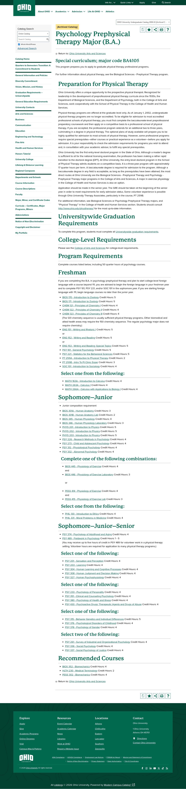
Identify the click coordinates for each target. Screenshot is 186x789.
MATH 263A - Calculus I (78, 385)
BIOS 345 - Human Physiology (78, 419)
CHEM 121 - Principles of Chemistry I (81, 305)
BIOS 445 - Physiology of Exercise (83, 466)
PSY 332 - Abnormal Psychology (79, 451)
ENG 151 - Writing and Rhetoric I (79, 329)
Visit (21, 743)
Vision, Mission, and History (29, 86)
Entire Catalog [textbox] (24, 34)
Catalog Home (22, 58)
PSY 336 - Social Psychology (80, 646)
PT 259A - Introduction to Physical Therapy (85, 358)
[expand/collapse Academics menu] (68, 11)
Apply (142, 2)
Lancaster (99, 738)
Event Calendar (64, 723)
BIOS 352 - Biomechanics (76, 666)
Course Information (24, 183)
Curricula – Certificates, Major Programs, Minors (30, 207)
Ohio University (31, 768)
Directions (142, 738)
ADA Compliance (58, 757)
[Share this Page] (155, 29)
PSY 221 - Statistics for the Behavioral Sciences (87, 354)
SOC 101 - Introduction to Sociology (81, 366)
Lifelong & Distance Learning (29, 165)
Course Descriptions (25, 188)
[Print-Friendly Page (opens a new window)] (161, 29)
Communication (23, 125)
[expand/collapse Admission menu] (84, 11)
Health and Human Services (29, 148)
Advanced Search (27, 48)
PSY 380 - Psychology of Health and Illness (88, 600)
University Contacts (25, 107)
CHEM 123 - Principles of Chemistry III (82, 313)
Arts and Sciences (24, 113)
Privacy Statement (98, 761)
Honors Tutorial (23, 153)
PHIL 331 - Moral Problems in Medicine (85, 518)
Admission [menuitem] (77, 11)
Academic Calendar (66, 728)
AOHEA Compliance (74, 757)
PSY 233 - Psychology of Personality (84, 592)
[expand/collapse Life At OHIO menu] (102, 11)
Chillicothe (100, 728)
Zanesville (100, 748)
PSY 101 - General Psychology (78, 350)
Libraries (61, 738)
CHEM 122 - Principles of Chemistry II (82, 309)
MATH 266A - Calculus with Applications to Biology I (93, 389)
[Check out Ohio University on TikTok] (162, 768)
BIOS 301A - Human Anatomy (78, 410)
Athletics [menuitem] (110, 11)
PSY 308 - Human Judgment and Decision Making (92, 573)
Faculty (18, 194)
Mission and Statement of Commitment (137, 757)
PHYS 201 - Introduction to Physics (80, 427)
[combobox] (143, 22)
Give (154, 2)
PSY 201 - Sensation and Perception (84, 561)
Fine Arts (19, 142)
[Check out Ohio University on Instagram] (146, 768)
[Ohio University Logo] (24, 11)
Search (167, 2)
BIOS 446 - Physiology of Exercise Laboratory (89, 474)
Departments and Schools (28, 177)
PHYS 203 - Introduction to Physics (81, 435)
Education (20, 130)
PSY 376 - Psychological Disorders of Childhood (90, 623)
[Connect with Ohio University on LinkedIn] (150, 768)
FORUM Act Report (113, 757)
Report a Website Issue (68, 748)
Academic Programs (28, 733)
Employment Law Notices (94, 757)
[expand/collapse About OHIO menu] (51, 11)
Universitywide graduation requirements (137, 231)
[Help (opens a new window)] (167, 29)
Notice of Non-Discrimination (29, 221)
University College (24, 159)
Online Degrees (26, 738)
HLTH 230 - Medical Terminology (79, 670)
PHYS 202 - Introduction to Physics (81, 431)
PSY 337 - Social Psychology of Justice (85, 650)
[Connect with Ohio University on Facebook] (142, 768)
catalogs (58, 785)
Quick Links (125, 2)
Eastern (98, 733)
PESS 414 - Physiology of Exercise (83, 491)
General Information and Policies (31, 75)
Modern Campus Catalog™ (117, 785)
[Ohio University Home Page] (26, 758)
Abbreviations (22, 214)
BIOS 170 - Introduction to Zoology (80, 297)
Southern (99, 743)
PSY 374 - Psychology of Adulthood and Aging (87, 534)
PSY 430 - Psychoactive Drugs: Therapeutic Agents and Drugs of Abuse (103, 604)
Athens (98, 723)
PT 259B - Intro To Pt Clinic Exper (80, 362)
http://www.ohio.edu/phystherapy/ (76, 208)
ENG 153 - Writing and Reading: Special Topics (86, 345)
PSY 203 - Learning (75, 565)
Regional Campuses (25, 170)
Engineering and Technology (29, 136)
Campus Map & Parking (30, 748)
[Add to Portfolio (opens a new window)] (149, 29)
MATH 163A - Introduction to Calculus (85, 381)
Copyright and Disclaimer (27, 227)
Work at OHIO (63, 743)
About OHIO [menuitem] (44, 11)
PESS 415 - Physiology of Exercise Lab (85, 499)
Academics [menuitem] (60, 11)
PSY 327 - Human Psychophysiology (84, 577)
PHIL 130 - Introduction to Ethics (82, 513)
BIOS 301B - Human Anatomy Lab (80, 415)
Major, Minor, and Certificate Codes (32, 200)
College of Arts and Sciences (90, 248)
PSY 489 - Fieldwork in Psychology (81, 538)
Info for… (109, 2)
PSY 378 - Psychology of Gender (82, 627)
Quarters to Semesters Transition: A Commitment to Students (33, 67)
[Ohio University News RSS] (167, 768)
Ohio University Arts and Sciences (87, 53)
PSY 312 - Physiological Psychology (81, 447)
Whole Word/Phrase (28, 44)
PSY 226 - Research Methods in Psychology (85, 439)
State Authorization (114, 761)
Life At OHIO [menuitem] (94, 11)
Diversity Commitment (26, 81)
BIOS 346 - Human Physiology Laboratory (84, 423)
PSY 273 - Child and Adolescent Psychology (85, 443)
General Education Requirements (31, 101)
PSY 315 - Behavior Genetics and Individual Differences (94, 619)
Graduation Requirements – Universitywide (28, 94)
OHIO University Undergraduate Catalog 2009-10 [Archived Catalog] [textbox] (142, 22)
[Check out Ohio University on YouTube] (154, 768)
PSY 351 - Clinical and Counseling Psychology (89, 596)
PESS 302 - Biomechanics (76, 674)
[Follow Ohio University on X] (158, 768)
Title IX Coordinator (131, 761)
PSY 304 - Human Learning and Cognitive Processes (93, 569)
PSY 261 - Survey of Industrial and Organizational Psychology (97, 642)
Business (19, 119)
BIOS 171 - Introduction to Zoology (80, 301)
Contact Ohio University (144, 742)
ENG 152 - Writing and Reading (78, 337)
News (60, 733)
